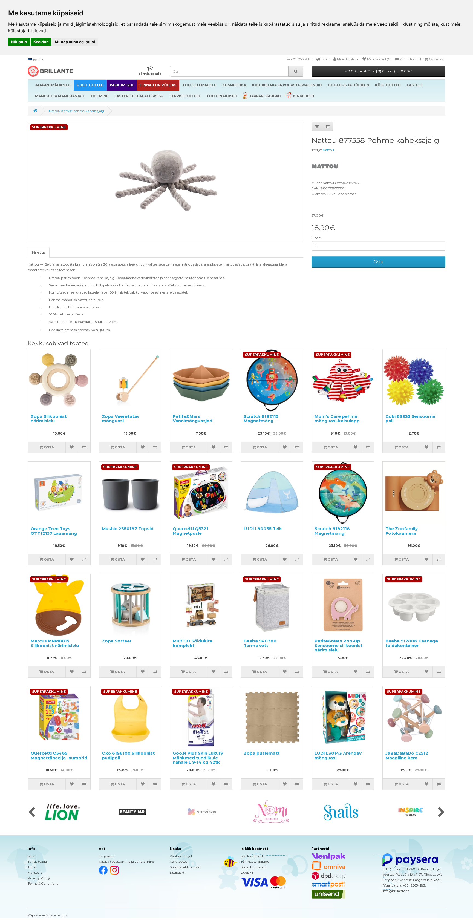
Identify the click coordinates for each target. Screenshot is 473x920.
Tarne (32, 867)
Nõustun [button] (19, 41)
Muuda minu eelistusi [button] (75, 41)
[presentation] (32, 812)
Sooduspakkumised (185, 867)
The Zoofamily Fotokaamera (401, 531)
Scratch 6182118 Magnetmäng (332, 531)
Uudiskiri (247, 872)
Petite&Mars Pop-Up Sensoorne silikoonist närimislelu (338, 645)
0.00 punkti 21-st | (379, 71)
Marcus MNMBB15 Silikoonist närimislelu (55, 643)
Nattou (328, 150)
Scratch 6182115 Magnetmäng (261, 419)
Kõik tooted (179, 861)
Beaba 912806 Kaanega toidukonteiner (411, 643)
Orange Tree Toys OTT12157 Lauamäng (54, 531)
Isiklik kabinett (252, 856)
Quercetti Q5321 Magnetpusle (190, 531)
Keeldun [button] (41, 41)
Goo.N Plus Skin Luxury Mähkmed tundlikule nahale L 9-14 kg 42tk (198, 758)
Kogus (316, 237)
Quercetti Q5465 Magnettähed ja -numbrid (59, 755)
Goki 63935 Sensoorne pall (410, 419)
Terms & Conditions (43, 883)
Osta (378, 261)
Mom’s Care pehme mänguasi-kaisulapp (337, 419)
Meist (32, 856)
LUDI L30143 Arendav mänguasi (338, 755)
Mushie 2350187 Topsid (128, 528)
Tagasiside (107, 856)
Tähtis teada (37, 861)
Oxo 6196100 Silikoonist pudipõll (128, 755)
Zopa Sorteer (117, 640)
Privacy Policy (39, 878)
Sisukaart (177, 872)
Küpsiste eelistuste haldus (47, 915)
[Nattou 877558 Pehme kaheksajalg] (165, 182)
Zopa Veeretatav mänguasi (120, 419)
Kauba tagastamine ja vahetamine (126, 861)
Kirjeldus (38, 252)
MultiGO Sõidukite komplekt (192, 643)
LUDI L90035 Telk (263, 528)
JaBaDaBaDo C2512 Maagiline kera (406, 755)
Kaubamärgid (181, 856)
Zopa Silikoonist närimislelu (49, 419)
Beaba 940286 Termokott (260, 643)
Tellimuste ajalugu (255, 861)
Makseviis (35, 872)
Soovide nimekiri (254, 867)
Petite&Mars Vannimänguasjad (192, 419)
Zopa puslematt (261, 753)
